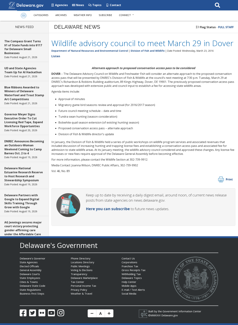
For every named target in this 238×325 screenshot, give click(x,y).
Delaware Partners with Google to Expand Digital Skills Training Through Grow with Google (21, 201)
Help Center (129, 282)
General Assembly (30, 270)
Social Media (129, 293)
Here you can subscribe (108, 208)
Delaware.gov (169, 315)
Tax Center (77, 282)
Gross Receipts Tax (133, 270)
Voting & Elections (82, 270)
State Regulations (30, 289)
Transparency (79, 274)
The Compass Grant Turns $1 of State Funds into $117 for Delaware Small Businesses (23, 47)
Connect (125, 15)
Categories (41, 15)
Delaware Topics (132, 278)
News (79, 5)
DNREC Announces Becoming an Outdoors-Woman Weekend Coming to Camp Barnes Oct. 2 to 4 (24, 147)
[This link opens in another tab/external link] (11, 5)
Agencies (61, 5)
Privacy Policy (79, 289)
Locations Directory (82, 262)
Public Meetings (80, 266)
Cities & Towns (29, 282)
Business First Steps (32, 293)
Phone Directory (80, 258)
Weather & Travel (81, 293)
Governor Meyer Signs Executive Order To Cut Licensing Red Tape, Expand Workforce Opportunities (23, 120)
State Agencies (29, 262)
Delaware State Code (32, 285)
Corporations (129, 262)
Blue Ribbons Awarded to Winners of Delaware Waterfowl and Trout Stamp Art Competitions (24, 93)
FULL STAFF (226, 27)
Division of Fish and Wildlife (148, 50)
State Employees (30, 278)
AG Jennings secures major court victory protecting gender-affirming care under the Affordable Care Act (23, 230)
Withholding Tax (131, 274)
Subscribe (105, 15)
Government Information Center (182, 311)
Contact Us (128, 258)
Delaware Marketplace (84, 278)
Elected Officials (29, 266)
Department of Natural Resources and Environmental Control (89, 50)
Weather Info (83, 15)
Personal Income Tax (83, 285)
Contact (115, 5)
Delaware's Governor (32, 258)
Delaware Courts (30, 274)
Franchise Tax (130, 266)
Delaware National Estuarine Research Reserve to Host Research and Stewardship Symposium (23, 174)
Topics (96, 5)
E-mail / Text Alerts (133, 289)
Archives (61, 15)
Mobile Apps (129, 285)
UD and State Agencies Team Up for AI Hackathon (23, 70)
